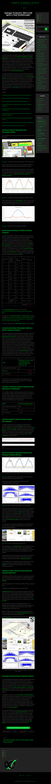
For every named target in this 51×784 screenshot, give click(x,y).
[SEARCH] (28, 8)
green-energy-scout (25, 3)
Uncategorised (40, 108)
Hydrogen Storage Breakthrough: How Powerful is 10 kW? (41, 60)
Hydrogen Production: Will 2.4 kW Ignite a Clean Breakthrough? (42, 41)
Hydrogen (15, 731)
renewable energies (23, 731)
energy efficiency (7, 731)
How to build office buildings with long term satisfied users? (41, 78)
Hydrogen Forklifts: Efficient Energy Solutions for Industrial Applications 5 (18, 122)
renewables (31, 731)
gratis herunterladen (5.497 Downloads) (41, 135)
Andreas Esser (34, 781)
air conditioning (40, 98)
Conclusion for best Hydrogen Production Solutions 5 (13, 125)
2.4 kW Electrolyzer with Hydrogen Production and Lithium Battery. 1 (17, 95)
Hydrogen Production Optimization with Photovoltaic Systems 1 (16, 98)
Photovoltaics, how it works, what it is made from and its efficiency (41, 87)
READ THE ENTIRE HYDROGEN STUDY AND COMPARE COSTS (18, 727)
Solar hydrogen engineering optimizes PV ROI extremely (42, 65)
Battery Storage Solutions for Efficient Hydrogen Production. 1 (15, 101)
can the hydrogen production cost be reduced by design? (40, 55)
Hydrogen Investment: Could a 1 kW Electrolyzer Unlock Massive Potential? (42, 46)
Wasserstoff (39, 110)
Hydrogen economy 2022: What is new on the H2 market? (42, 73)
